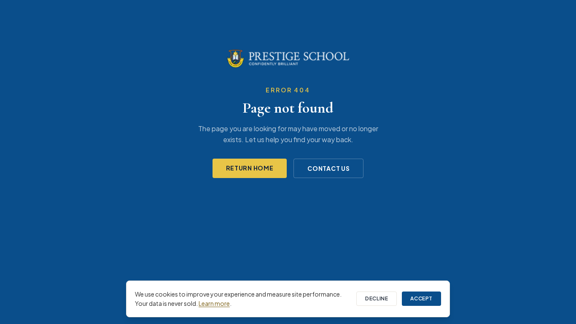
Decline (376, 298)
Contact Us (328, 168)
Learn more (214, 303)
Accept (421, 298)
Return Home (250, 168)
